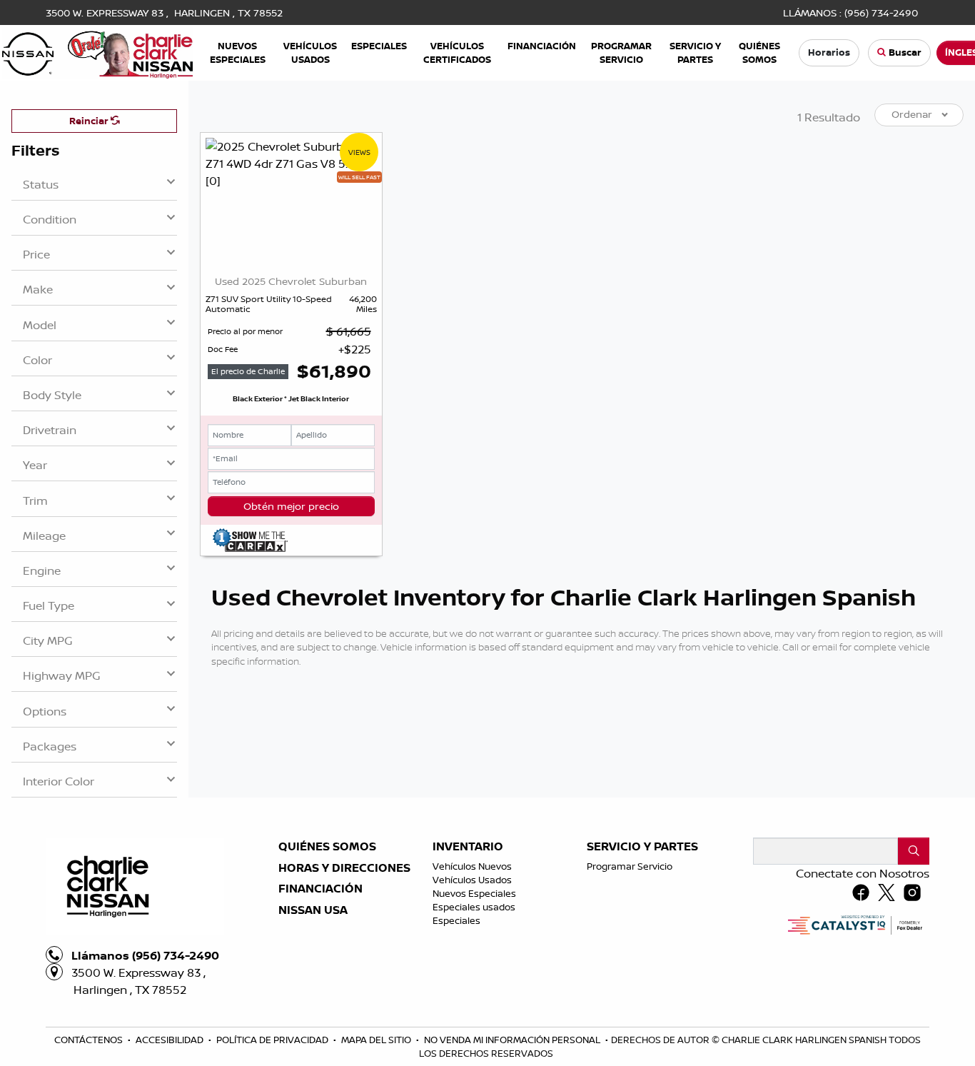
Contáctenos (89, 1039)
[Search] (913, 851)
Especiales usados (474, 906)
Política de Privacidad (273, 1039)
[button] (237, 52)
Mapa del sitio (377, 1039)
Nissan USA (313, 910)
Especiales (456, 920)
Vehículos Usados (472, 879)
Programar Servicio (629, 866)
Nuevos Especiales (474, 893)
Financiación (320, 889)
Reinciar (90, 120)
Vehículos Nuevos (472, 866)
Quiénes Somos (327, 846)
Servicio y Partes (642, 846)
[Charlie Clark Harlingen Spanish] (97, 51)
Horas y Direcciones (344, 868)
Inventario (468, 846)
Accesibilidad (171, 1039)
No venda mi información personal (513, 1039)
